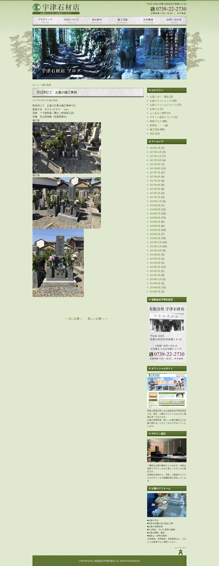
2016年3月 (155, 230)
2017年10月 (156, 160)
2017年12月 (156, 152)
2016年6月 (155, 217)
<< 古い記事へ (73, 318)
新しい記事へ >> (98, 318)
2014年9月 (155, 283)
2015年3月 (155, 267)
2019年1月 (155, 148)
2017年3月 (155, 189)
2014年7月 (155, 291)
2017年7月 (155, 172)
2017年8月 (155, 168)
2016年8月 (155, 209)
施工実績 (46, 85)
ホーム (36, 85)
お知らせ (154, 109)
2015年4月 (155, 262)
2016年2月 (155, 234)
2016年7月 (155, 213)
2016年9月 (155, 205)
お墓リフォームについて (163, 104)
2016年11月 (156, 201)
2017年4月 (155, 184)
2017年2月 (155, 193)
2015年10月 (156, 250)
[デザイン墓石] (166, 450)
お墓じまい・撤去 (159, 96)
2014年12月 (156, 279)
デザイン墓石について (162, 117)
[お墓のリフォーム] (166, 505)
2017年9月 (155, 164)
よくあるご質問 (158, 113)
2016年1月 (155, 238)
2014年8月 (155, 287)
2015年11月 (156, 246)
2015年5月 (155, 258)
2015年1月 (155, 275)
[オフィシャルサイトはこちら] (166, 390)
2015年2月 (155, 271)
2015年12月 (156, 242)
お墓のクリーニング (160, 100)
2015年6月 (155, 254)
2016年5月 (155, 221)
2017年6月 (155, 176)
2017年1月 (155, 197)
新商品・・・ (157, 125)
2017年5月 (155, 180)
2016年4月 (155, 226)
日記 (152, 133)
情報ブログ (156, 121)
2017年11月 (156, 156)
